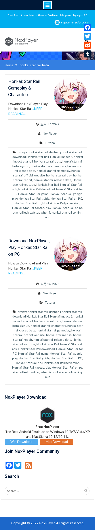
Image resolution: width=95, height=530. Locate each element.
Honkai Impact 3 (61, 157)
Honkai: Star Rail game (33, 194)
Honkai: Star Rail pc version (61, 203)
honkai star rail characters (48, 166)
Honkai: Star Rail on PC (66, 198)
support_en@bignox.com (75, 22)
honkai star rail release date (52, 180)
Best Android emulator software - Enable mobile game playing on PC (47, 15)
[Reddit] (87, 45)
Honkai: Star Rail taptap (28, 208)
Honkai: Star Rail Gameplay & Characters (24, 88)
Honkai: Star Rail (47, 184)
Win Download (21, 442)
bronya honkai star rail (33, 152)
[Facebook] (87, 27)
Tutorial (50, 143)
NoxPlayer (50, 133)
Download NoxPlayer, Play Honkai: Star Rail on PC (29, 247)
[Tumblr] (87, 54)
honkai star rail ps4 (59, 175)
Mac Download (57, 442)
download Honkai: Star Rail (30, 157)
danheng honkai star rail (65, 152)
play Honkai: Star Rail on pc (64, 208)
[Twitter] (87, 36)
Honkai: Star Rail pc (28, 203)
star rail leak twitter (26, 212)
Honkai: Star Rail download (36, 189)
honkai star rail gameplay (53, 170)
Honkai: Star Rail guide (34, 198)
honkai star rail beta (47, 161)
